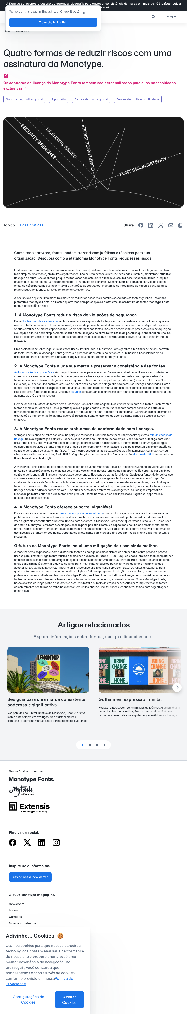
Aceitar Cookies (69, 999)
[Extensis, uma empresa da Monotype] (29, 809)
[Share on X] (160, 225)
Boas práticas (31, 225)
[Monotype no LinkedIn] (41, 843)
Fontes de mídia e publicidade (138, 99)
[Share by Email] (170, 225)
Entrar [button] (168, 17)
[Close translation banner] (84, 12)
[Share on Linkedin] (150, 225)
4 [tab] (104, 745)
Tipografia (59, 99)
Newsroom (16, 904)
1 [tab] (82, 745)
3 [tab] (97, 745)
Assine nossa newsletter (30, 877)
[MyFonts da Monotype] (29, 792)
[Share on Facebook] (140, 225)
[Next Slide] (177, 687)
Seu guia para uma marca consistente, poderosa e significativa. (47, 702)
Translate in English (53, 22)
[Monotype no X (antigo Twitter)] (27, 843)
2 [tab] (90, 745)
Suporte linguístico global (24, 99)
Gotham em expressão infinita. (130, 699)
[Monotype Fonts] (29, 781)
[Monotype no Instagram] (56, 843)
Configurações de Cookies (28, 999)
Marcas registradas (22, 923)
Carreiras (15, 917)
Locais (13, 910)
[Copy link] (180, 225)
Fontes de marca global (91, 99)
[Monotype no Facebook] (12, 843)
